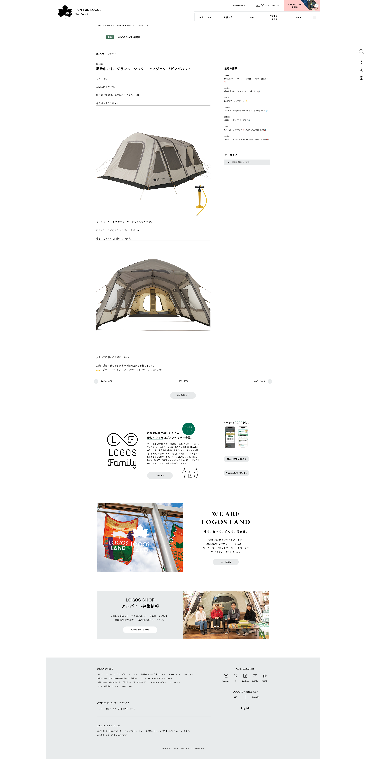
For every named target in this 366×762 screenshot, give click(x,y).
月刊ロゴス (229, 17)
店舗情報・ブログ (274, 17)
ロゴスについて (206, 17)
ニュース (297, 17)
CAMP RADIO (121, 735)
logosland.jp (226, 562)
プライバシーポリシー (123, 686)
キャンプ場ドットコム (133, 731)
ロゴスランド (102, 731)
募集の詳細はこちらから (140, 629)
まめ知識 (149, 731)
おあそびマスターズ (105, 735)
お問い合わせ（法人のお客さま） (134, 682)
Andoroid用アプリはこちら (236, 473)
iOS (235, 697)
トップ (99, 674)
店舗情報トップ (183, 395)
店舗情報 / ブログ (148, 674)
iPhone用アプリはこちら (236, 459)
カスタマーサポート (158, 682)
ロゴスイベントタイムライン (179, 731)
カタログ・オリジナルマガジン (181, 674)
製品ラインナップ (113, 709)
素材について (102, 678)
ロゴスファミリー (130, 709)
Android (255, 697)
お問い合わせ (238, 5)
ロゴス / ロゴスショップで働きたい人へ (156, 678)
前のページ (106, 381)
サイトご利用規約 (104, 686)
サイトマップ (175, 682)
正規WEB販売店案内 (119, 678)
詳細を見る (160, 475)
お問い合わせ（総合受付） (107, 682)
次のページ (259, 381)
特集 (252, 17)
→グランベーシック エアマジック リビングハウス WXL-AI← (131, 369)
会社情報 (134, 678)
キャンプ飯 (160, 731)
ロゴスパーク (116, 731)
